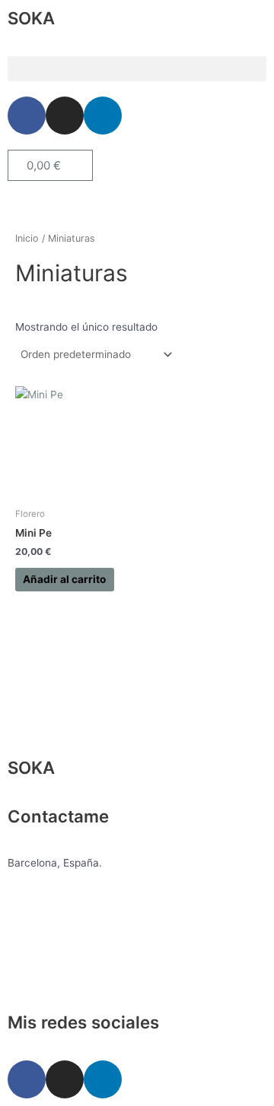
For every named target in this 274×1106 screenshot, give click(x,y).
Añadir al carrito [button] (64, 579)
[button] (137, 68)
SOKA (31, 18)
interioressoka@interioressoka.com (95, 934)
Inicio (27, 238)
